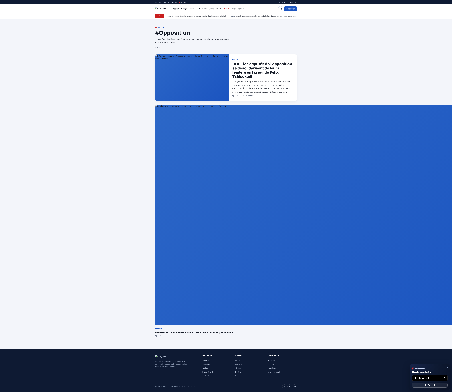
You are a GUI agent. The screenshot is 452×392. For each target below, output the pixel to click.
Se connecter (292, 2)
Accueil (176, 9)
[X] (289, 386)
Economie (203, 9)
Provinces (193, 9)
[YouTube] (295, 386)
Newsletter (282, 2)
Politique (184, 9)
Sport (218, 9)
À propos (271, 360)
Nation (233, 9)
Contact (241, 9)
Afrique (238, 368)
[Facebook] (284, 386)
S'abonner (290, 9)
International (207, 372)
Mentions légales (274, 372)
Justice (212, 9)
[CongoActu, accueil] (163, 9)
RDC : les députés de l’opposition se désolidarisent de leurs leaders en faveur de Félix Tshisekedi (262, 70)
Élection (238, 372)
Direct (226, 9)
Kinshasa (238, 364)
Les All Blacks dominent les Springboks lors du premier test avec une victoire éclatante (244, 16)
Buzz (237, 376)
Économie (206, 364)
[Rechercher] (280, 8)
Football (205, 376)
